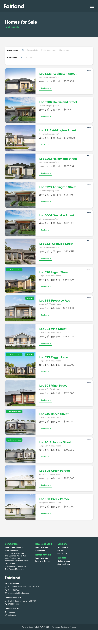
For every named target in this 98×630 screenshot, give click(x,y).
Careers (60, 550)
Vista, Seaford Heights (14, 558)
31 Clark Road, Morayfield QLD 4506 (23, 601)
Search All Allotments (14, 547)
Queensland (10, 564)
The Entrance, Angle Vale (15, 556)
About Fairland (63, 547)
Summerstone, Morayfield (15, 567)
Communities (12, 543)
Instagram (12, 615)
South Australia (11, 550)
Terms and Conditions (60, 627)
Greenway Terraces (43, 561)
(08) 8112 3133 (13, 590)
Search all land (63, 564)
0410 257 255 (13, 604)
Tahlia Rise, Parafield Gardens (17, 561)
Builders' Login (63, 561)
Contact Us (62, 553)
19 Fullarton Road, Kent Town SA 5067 (23, 587)
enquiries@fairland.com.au (18, 593)
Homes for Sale (43, 554)
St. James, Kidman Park (14, 553)
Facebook (12, 612)
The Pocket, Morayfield (14, 569)
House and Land (43, 543)
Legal (74, 627)
